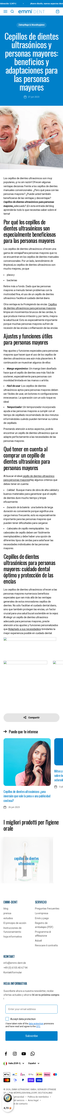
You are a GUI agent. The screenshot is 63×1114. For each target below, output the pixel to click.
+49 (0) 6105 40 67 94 (15, 967)
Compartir (34, 717)
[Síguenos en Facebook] (6, 1053)
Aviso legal (33, 1100)
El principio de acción (15, 923)
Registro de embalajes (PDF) (44, 925)
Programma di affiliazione (43, 933)
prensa (7, 913)
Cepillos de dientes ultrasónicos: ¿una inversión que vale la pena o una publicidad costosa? (27, 796)
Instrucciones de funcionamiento (13, 930)
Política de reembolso (38, 1097)
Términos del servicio (14, 1100)
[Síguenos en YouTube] (23, 1053)
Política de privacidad (14, 1097)
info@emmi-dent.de (15, 962)
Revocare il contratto (46, 945)
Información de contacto (15, 1104)
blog (6, 908)
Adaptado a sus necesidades (24, 629)
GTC (38, 1026)
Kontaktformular (13, 972)
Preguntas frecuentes (47, 908)
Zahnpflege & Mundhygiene (31, 25)
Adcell (38, 940)
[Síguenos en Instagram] (14, 1053)
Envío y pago (42, 918)
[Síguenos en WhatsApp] (32, 1053)
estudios (8, 918)
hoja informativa (13, 936)
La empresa (41, 913)
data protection (36, 1023)
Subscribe (31, 1036)
